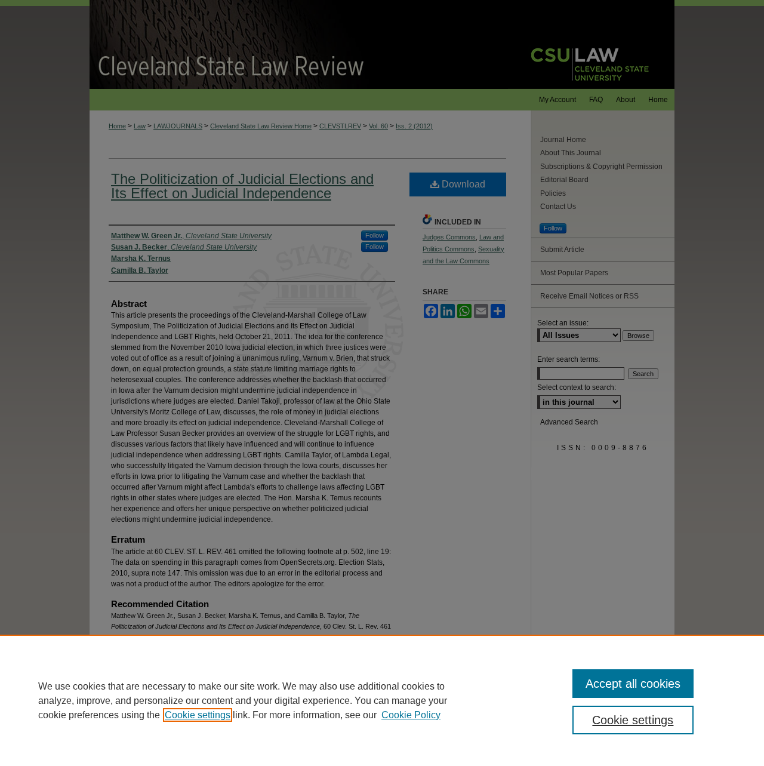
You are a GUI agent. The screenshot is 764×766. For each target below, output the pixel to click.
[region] (382, 700)
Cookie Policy (410, 715)
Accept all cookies (633, 683)
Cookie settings (197, 715)
